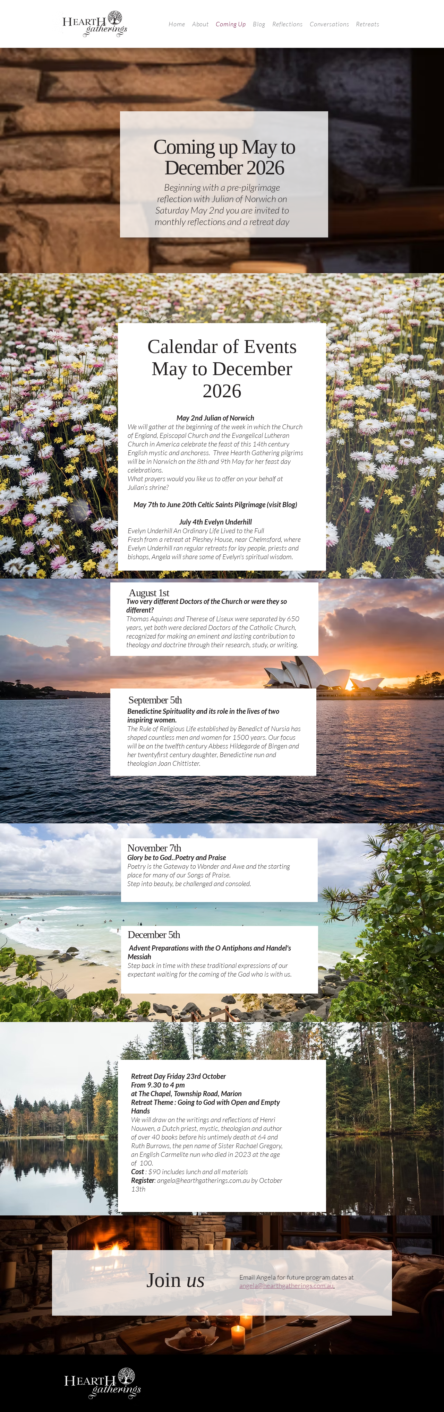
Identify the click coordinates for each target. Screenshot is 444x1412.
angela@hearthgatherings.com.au (203, 1180)
